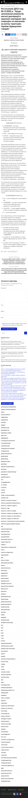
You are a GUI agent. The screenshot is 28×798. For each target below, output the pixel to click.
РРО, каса (3, 737)
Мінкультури (4, 588)
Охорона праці (5, 677)
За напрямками (7, 6)
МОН (2, 627)
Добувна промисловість (8, 466)
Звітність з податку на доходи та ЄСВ (11, 513)
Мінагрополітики (5, 568)
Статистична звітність (7, 747)
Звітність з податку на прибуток (10, 518)
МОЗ (2, 625)
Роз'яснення (4, 731)
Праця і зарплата (5, 716)
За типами (4, 485)
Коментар (4, 288)
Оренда (3, 664)
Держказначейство (6, 453)
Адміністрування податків (8, 409)
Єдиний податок (5, 477)
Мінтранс (3, 612)
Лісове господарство (7, 552)
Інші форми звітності (7, 539)
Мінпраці (3, 594)
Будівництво (4, 417)
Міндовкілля (4, 573)
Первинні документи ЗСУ (7, 690)
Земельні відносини (6, 529)
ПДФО (2, 682)
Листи (2, 550)
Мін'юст (3, 565)
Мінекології (4, 575)
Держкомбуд (4, 456)
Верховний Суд (5, 430)
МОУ (2, 630)
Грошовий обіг (5, 451)
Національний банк (6, 643)
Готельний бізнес (6, 443)
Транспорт (4, 755)
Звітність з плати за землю (8, 511)
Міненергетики (5, 581)
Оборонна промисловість (8, 659)
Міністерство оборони (7, 586)
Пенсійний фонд (5, 685)
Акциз (17, 6)
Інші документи (5, 537)
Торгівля (3, 752)
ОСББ (2, 666)
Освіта (3, 669)
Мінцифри (3, 617)
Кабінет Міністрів (5, 542)
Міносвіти (3, 591)
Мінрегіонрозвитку (6, 604)
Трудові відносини (6, 760)
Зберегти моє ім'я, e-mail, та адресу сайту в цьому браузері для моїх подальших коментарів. (14, 324)
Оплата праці (4, 661)
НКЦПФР (3, 656)
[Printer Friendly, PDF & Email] (14, 38)
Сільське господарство (7, 739)
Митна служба (5, 560)
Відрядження (4, 438)
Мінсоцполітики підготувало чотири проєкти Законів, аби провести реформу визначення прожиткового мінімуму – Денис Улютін (13, 348)
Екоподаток (4, 474)
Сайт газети (3, 789)
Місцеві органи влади (7, 622)
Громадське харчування (8, 448)
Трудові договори (6, 763)
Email (2, 311)
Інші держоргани (5, 534)
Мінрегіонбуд (4, 599)
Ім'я (2, 305)
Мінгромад (4, 570)
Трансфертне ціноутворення (9, 757)
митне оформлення (12, 251)
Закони (3, 490)
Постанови (4, 711)
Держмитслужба (5, 461)
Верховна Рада (5, 427)
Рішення (3, 729)
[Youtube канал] (20, 793)
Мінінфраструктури (6, 583)
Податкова (4, 703)
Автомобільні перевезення (8, 407)
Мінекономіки (5, 578)
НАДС (2, 635)
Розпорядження (5, 734)
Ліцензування (4, 555)
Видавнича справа (6, 433)
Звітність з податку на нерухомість (11, 516)
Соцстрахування (5, 742)
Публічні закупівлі (6, 724)
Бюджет (3, 425)
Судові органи (5, 750)
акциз (5, 251)
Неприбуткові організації (8, 648)
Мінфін (3, 614)
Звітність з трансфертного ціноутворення (12, 521)
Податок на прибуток (7, 708)
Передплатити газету (12, 789)
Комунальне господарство (8, 547)
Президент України (6, 718)
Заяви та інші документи (8, 495)
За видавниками (5, 482)
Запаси (3, 492)
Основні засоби (5, 672)
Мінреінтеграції (5, 607)
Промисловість (5, 721)
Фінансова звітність (6, 770)
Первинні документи (6, 687)
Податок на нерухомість (8, 705)
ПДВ (2, 679)
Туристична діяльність (7, 765)
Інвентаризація (5, 531)
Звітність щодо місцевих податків (10, 524)
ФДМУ (2, 768)
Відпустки (4, 435)
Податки (13, 6)
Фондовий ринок (5, 781)
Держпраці (4, 464)
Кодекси (3, 544)
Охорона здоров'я (6, 674)
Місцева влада (5, 620)
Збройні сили (4, 498)
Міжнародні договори (7, 562)
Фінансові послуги (6, 773)
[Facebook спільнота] (17, 793)
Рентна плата (4, 726)
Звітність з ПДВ (5, 508)
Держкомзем (4, 459)
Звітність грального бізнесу (9, 500)
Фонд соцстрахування (7, 778)
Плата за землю (5, 698)
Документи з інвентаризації (8, 472)
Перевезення (4, 692)
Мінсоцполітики (5, 609)
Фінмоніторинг (5, 776)
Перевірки (3, 695)
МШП (2, 633)
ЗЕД (2, 526)
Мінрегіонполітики (6, 601)
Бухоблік (3, 422)
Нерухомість (4, 651)
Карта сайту (21, 789)
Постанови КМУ (5, 713)
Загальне (3, 487)
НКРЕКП (3, 653)
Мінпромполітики (6, 596)
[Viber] (14, 793)
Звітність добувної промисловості (10, 503)
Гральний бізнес (5, 446)
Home (2, 6)
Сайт (2, 317)
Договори (3, 469)
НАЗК (2, 638)
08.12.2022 (3, 31)
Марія (2, 369)
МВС (2, 557)
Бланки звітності (5, 414)
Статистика (4, 744)
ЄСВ (2, 479)
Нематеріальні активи (7, 646)
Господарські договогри (8, 440)
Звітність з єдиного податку (9, 505)
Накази (3, 640)
